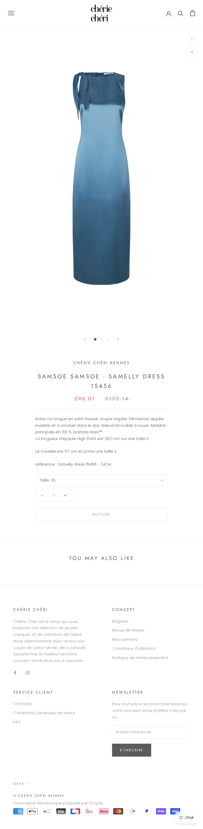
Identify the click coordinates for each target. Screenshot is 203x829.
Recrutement (125, 639)
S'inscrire (132, 750)
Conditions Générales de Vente (44, 713)
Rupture (101, 514)
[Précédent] (85, 339)
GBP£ (18, 783)
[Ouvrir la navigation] (11, 13)
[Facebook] (15, 672)
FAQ (17, 722)
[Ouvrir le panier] (192, 13)
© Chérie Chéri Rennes (38, 795)
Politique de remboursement (140, 657)
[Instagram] (28, 672)
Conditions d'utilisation (134, 648)
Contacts (22, 703)
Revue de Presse (128, 630)
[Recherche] (180, 13)
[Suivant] (118, 339)
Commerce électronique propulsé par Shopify (58, 803)
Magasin (120, 621)
